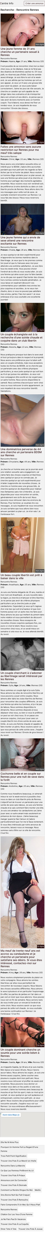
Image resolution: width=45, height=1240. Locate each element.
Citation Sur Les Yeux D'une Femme (16, 1214)
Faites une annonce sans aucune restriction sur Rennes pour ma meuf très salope (21, 149)
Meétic (38, 1190)
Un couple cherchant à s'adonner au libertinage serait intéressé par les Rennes (21, 676)
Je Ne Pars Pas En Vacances (13, 1219)
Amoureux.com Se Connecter (14, 1180)
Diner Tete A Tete (8, 1229)
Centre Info (6, 3)
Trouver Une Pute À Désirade (14, 1185)
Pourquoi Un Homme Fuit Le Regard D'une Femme (19, 1149)
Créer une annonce (34, 3)
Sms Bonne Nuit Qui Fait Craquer (15, 1195)
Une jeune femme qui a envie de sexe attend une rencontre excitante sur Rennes (20, 240)
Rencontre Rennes (9, 1209)
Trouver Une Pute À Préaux (13, 1175)
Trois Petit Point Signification (13, 1156)
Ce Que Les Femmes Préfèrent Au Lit (17, 1170)
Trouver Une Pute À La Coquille (15, 1224)
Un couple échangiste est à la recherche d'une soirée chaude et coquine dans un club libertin (21, 337)
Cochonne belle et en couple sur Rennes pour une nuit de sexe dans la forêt (22, 776)
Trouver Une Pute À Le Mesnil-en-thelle (18, 1161)
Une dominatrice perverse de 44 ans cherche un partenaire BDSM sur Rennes (21, 452)
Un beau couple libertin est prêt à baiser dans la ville (21, 577)
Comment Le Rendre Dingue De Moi (17, 1190)
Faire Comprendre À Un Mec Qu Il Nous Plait (20, 1204)
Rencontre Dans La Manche (13, 1166)
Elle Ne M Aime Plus (9, 1142)
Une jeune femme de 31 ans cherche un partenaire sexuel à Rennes (20, 52)
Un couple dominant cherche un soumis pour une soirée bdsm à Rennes (20, 1052)
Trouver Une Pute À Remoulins (14, 1200)
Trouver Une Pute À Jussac (30, 1229)
